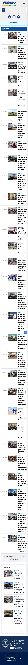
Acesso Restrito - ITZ (10, 660)
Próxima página (14, 559)
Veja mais (20, 630)
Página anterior (8, 556)
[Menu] (24, 3)
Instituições (8, 655)
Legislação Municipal (10, 657)
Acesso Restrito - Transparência (13, 658)
